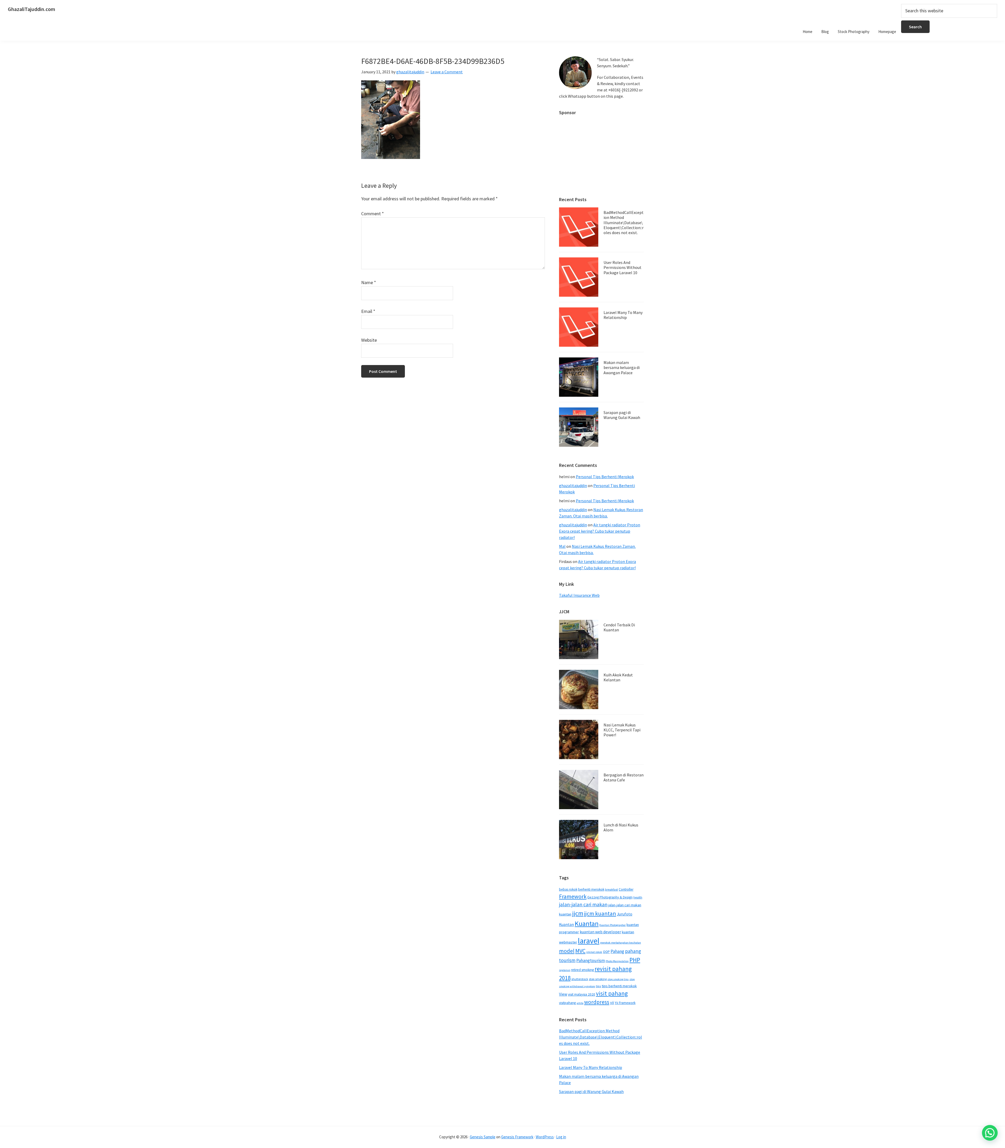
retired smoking (582, 970)
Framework (573, 896)
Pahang (617, 951)
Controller (626, 889)
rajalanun (564, 970)
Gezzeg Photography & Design (610, 897)
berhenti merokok (591, 889)
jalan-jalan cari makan (583, 904)
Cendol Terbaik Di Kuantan (619, 627)
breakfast (611, 889)
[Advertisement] (601, 153)
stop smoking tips (618, 979)
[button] (990, 1133)
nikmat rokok (594, 952)
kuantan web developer (600, 931)
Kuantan (587, 923)
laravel (588, 941)
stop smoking (598, 979)
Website (369, 340)
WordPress (545, 1136)
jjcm (577, 913)
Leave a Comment (447, 71)
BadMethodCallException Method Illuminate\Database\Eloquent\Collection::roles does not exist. (624, 222)
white (580, 1003)
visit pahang (612, 993)
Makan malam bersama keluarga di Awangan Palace (622, 367)
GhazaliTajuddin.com (31, 9)
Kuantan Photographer (612, 925)
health (637, 897)
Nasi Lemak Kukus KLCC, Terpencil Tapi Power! (622, 729)
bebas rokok (568, 889)
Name (368, 282)
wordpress (596, 1002)
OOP (606, 952)
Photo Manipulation (617, 961)
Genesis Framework (517, 1136)
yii (612, 1002)
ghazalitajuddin (573, 485)
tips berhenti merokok (619, 986)
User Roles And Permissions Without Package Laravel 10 (622, 267)
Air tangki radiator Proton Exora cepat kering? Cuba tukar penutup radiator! (599, 531)
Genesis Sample (482, 1136)
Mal (562, 546)
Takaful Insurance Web (579, 595)
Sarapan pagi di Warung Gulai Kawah (622, 415)
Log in (561, 1136)
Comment (372, 214)
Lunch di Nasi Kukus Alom (621, 827)
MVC (580, 950)
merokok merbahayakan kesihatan (620, 942)
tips (598, 986)
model (566, 950)
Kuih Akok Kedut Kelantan (618, 677)
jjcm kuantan (600, 913)
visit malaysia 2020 (581, 994)
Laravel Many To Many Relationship (623, 315)
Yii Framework (625, 1003)
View (563, 994)
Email (368, 311)
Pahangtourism (590, 960)
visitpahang (567, 1003)
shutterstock (579, 979)
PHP (634, 960)
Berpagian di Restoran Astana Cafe (624, 777)
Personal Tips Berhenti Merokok (605, 476)
